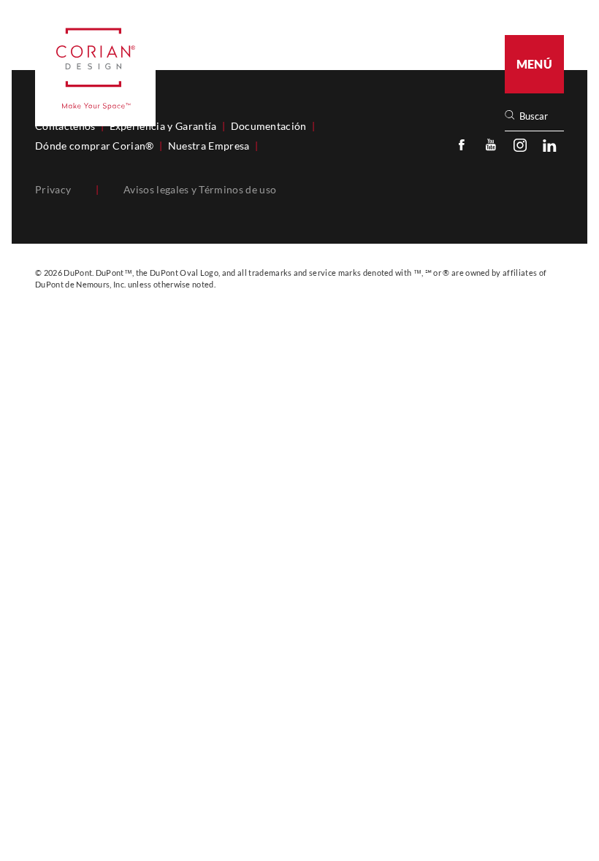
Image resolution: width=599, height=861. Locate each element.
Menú (534, 64)
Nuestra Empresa (209, 146)
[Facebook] (461, 144)
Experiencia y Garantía (163, 126)
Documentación (269, 126)
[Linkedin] (549, 144)
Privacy (53, 190)
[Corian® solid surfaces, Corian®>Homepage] (95, 69)
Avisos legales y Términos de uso (199, 190)
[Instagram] (520, 144)
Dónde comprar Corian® (94, 146)
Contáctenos (65, 126)
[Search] (539, 116)
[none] (541, 116)
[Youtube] (490, 144)
